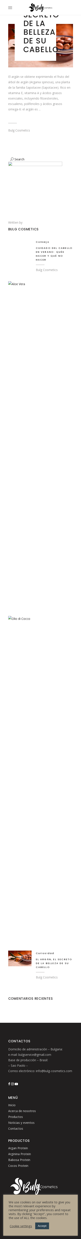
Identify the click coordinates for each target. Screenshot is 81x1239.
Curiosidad (45, 953)
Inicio (12, 1105)
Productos (15, 1117)
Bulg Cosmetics (19, 130)
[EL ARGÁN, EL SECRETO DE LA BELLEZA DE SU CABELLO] (20, 958)
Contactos (15, 1128)
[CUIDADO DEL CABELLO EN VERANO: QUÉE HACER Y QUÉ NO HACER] (20, 247)
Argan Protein (18, 1148)
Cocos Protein (18, 1166)
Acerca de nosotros (22, 1111)
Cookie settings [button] (21, 1226)
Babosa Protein (19, 1160)
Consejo (42, 242)
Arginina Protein (19, 1154)
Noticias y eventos (21, 1123)
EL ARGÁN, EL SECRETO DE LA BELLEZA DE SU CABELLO (54, 963)
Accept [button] (42, 1226)
